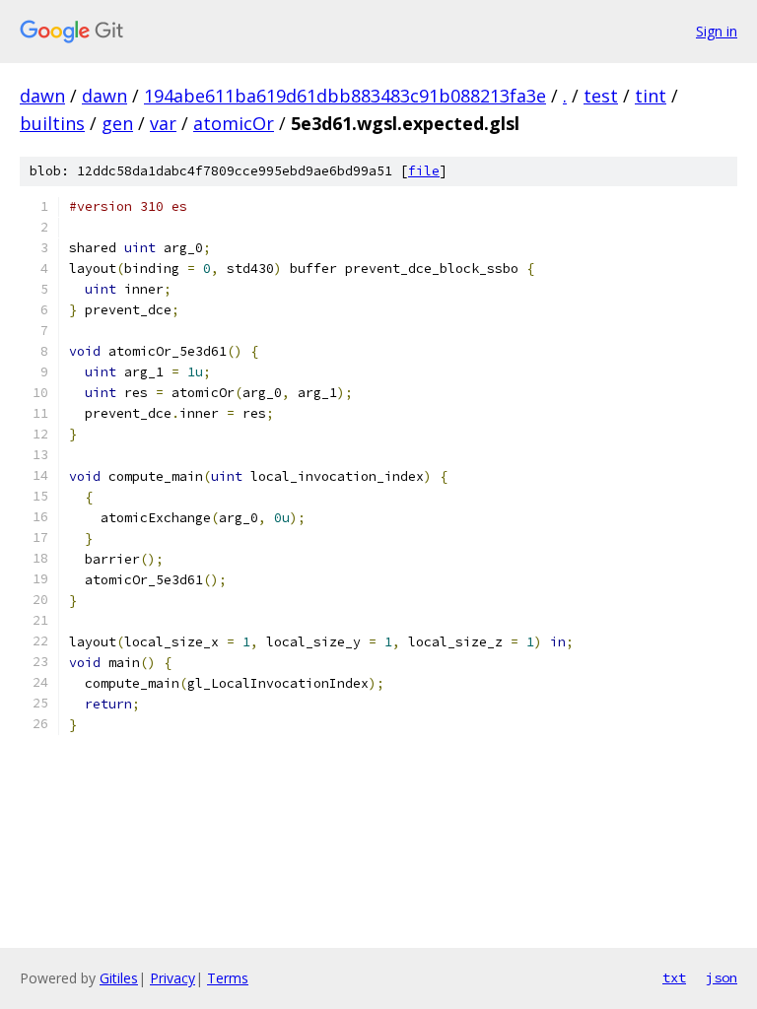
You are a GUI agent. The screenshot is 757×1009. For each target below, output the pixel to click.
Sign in (716, 31)
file (424, 171)
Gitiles (119, 978)
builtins (52, 123)
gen (117, 123)
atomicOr (233, 123)
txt (674, 977)
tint (650, 95)
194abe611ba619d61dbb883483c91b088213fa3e (345, 95)
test (601, 95)
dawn (42, 95)
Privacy (172, 978)
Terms (227, 978)
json (721, 977)
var (163, 123)
